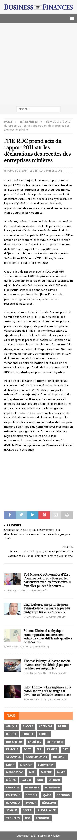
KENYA (10, 765)
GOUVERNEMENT (36, 757)
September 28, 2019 (17, 647)
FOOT (27, 749)
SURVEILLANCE (46, 810)
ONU (40, 780)
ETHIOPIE (12, 749)
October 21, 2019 (34, 617)
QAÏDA (47, 795)
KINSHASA (26, 765)
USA (27, 818)
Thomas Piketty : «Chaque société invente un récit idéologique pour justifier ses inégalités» (47, 664)
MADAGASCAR (14, 772)
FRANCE (52, 749)
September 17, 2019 (36, 673)
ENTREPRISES (55, 742)
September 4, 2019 (36, 699)
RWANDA (30, 803)
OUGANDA (12, 788)
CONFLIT (27, 734)
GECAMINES (13, 757)
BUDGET (11, 734)
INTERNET (59, 757)
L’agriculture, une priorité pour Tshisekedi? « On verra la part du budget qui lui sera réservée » (47, 608)
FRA (39, 749)
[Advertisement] (38, 63)
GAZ (65, 749)
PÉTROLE (31, 795)
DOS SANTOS (14, 742)
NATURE (26, 780)
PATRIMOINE (52, 788)
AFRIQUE (11, 726)
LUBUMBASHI (46, 765)
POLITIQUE (13, 795)
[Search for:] (38, 109)
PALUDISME (32, 788)
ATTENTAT (45, 726)
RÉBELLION (49, 803)
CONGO (44, 734)
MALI (32, 772)
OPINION (54, 780)
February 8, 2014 (17, 170)
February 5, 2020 (16, 590)
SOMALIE (11, 810)
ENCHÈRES (34, 742)
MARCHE (46, 772)
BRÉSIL (62, 726)
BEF (35, 170)
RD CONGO (13, 803)
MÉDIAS (11, 780)
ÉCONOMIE (42, 818)
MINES (61, 772)
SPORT (27, 810)
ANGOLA (28, 726)
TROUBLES (13, 818)
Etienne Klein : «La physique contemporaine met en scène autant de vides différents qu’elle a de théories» (48, 636)
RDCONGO (63, 795)
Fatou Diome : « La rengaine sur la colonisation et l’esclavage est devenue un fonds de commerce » (47, 691)
